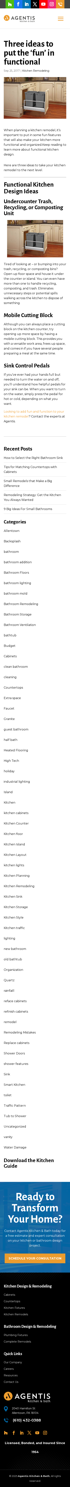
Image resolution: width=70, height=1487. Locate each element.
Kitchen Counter (16, 823)
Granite (9, 719)
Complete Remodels (17, 1341)
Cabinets (10, 656)
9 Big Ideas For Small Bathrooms (28, 509)
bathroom (11, 552)
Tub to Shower (15, 1116)
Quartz (9, 980)
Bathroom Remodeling (21, 604)
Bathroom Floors (16, 572)
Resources (11, 1375)
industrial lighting (17, 781)
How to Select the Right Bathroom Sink (33, 458)
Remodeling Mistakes (20, 1032)
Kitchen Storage (16, 907)
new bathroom (15, 949)
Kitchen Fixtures (14, 1308)
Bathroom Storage (18, 614)
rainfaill (9, 990)
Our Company (13, 1362)
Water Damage (15, 1147)
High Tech (11, 761)
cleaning (10, 677)
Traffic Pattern (15, 1105)
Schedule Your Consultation (35, 1258)
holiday (9, 771)
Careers (9, 1369)
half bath (10, 740)
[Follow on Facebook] (18, 4)
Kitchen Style (14, 917)
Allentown (11, 531)
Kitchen (9, 802)
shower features (16, 1064)
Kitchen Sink (13, 896)
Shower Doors (14, 1053)
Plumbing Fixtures (16, 1335)
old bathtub (13, 959)
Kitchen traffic (14, 928)
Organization (13, 970)
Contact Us (11, 1382)
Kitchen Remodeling (35, 70)
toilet (8, 1095)
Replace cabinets (16, 1043)
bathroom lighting (17, 583)
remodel (10, 1022)
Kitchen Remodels (16, 1314)
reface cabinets (15, 1001)
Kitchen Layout (15, 855)
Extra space (12, 698)
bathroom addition (18, 562)
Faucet (9, 708)
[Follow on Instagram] (52, 4)
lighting (9, 938)
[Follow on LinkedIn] (26, 4)
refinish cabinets (16, 1011)
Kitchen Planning (17, 875)
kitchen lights (14, 865)
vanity (8, 1137)
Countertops (13, 687)
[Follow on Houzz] (10, 4)
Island (8, 792)
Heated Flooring (16, 750)
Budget (9, 646)
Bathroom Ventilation (20, 625)
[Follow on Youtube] (43, 4)
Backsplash (12, 541)
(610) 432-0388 (60, 4)
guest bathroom (16, 729)
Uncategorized (15, 1126)
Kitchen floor (13, 834)
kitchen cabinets (16, 813)
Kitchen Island (14, 844)
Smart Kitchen (14, 1085)
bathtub (10, 635)
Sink (7, 1074)
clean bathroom (16, 666)
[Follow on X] (35, 4)
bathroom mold (15, 593)
